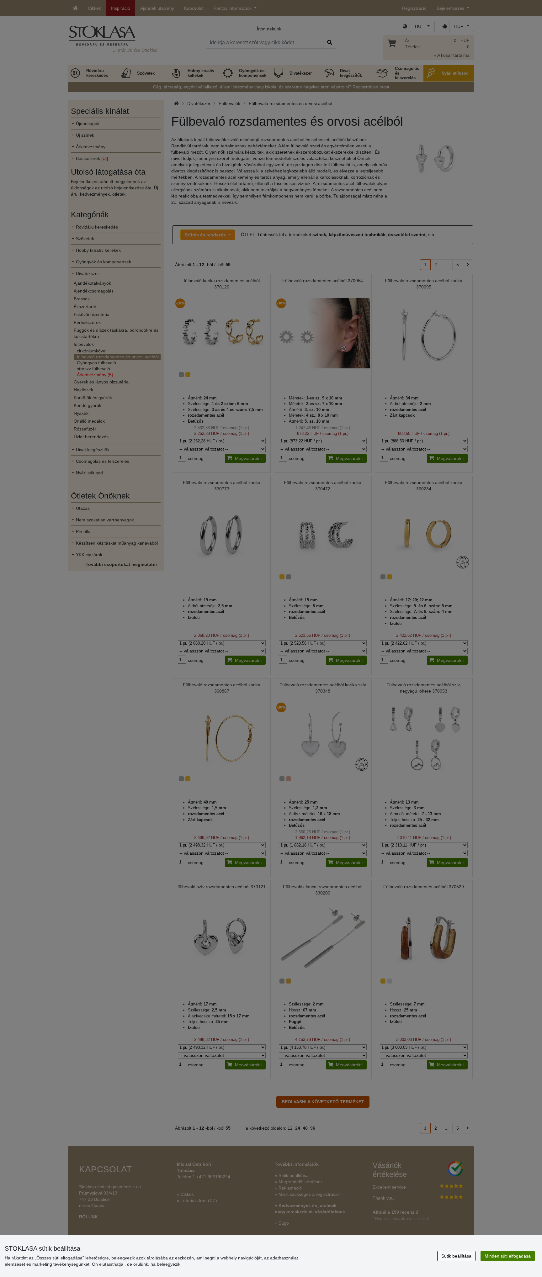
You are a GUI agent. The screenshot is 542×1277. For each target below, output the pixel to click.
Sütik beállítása (456, 1256)
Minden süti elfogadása (508, 1256)
